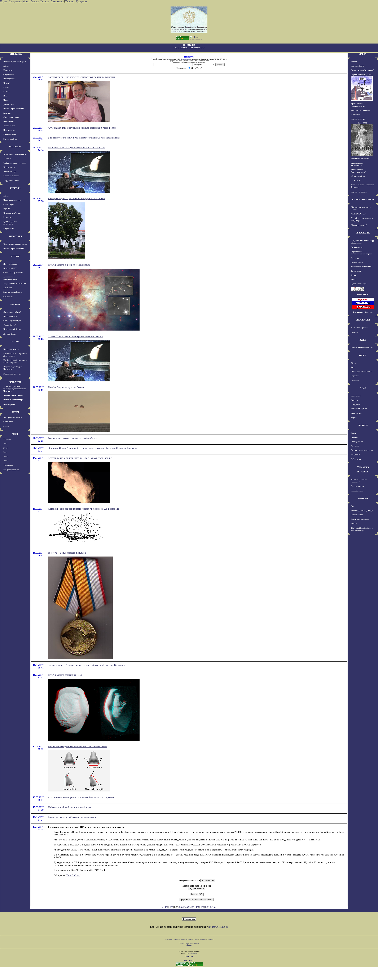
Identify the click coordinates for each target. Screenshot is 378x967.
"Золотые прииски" (11, 176)
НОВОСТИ (363, 498)
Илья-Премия (9, 404)
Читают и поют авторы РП (362, 347)
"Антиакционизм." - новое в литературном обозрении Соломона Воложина (86, 665)
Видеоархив (8, 228)
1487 (196, 907)
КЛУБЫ (15, 341)
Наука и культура (358, 119)
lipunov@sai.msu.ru (218, 927)
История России (10, 264)
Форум (6, 426)
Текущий (7, 439)
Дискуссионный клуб (12, 312)
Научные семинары (359, 192)
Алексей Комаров (191, 953)
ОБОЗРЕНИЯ (15, 147)
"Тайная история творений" (14, 163)
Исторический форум (12, 329)
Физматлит (355, 180)
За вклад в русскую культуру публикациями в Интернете (14, 388)
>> (216, 907)
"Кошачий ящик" (10, 171)
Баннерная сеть (357, 486)
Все (352, 506)
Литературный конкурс (13, 395)
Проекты (354, 437)
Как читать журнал (359, 409)
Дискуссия (81, 1)
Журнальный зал (10, 139)
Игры (353, 367)
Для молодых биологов (363, 312)
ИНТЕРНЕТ (362, 472)
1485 (186, 907)
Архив (190, 939)
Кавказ (6, 87)
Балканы (6, 91)
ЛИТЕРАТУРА (15, 54)
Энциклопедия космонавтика (357, 164)
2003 (5, 443)
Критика (6, 113)
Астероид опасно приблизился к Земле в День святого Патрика (80, 458)
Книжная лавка (9, 134)
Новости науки (357, 515)
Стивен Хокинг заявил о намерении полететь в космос (75, 336)
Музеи (353, 363)
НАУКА (362, 54)
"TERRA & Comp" (358, 214)
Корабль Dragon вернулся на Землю (66, 387)
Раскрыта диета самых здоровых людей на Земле (72, 438)
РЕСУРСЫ (363, 425)
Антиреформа (356, 247)
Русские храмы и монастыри (10, 222)
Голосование (57, 1)
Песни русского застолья (361, 371)
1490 (212, 907)
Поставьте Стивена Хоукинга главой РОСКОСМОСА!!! (76, 147)
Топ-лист (69, 1)
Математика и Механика (361, 266)
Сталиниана (8, 297)
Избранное (355, 454)
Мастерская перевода (12, 374)
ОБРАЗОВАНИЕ (363, 233)
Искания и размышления (13, 109)
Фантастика (8, 422)
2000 (5, 456)
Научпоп (354, 332)
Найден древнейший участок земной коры (69, 807)
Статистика (202, 939)
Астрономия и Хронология (14, 283)
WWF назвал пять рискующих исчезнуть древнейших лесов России (82, 128)
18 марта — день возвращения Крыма (67, 552)
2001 (5, 452)
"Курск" (6, 83)
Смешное (355, 380)
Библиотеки (356, 459)
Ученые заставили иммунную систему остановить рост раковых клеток (84, 137)
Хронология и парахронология (10, 278)
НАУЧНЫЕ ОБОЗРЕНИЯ (362, 199)
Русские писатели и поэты (362, 450)
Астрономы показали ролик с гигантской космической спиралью (81, 797)
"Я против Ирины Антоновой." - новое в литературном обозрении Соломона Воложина (92, 448)
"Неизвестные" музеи (12, 213)
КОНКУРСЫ (15, 382)
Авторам (354, 400)
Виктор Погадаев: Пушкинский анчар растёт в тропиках (76, 198)
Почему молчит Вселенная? (362, 70)
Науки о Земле (357, 262)
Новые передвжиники (12, 200)
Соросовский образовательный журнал (361, 252)
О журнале (355, 404)
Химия (353, 279)
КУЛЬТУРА (15, 188)
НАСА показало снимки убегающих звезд (69, 265)
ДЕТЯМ (15, 412)
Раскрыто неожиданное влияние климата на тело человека (77, 746)
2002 (5, 448)
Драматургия (8, 104)
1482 (171, 907)
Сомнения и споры (11, 117)
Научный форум (10, 316)
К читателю (8, 70)
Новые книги (8, 121)
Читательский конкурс (13, 400)
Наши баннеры (357, 491)
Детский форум (9, 334)
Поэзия (6, 100)
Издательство (9, 130)
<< (161, 907)
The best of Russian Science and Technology (362, 529)
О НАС (363, 388)
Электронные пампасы (12, 417)
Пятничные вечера (11, 349)
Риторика (7, 217)
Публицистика (9, 79)
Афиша (6, 66)
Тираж (353, 418)
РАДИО (363, 340)
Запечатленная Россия (12, 292)
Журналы (355, 446)
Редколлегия (356, 396)
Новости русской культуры (14, 61)
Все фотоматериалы (11, 470)
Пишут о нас (356, 413)
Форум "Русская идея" (12, 320)
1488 (202, 907)
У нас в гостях (9, 126)
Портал (3, 1)
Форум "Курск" (9, 325)
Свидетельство (185, 59)
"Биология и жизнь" (359, 225)
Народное (355, 376)
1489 (207, 907)
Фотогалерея (8, 204)
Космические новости (360, 159)
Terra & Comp (73, 875)
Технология (356, 271)
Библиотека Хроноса (359, 327)
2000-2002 (362, 123)
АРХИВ (15, 434)
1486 (191, 907)
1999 (5, 461)
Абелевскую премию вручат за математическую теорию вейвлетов (81, 77)
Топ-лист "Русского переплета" (359, 480)
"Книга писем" (9, 167)
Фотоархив (8, 465)
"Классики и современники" (14, 154)
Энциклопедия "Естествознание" (358, 170)
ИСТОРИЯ (15, 256)
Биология (355, 258)
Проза (5, 96)
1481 (165, 907)
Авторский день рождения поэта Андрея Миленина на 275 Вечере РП (83, 509)
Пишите (35, 1)
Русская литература (359, 284)
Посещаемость (357, 441)
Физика (354, 275)
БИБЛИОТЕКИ (363, 320)
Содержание (15, 1)
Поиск (353, 433)
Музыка (6, 209)
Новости (44, 1)
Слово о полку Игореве (13, 272)
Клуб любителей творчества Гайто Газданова (15, 361)
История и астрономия (360, 110)
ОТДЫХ (362, 355)
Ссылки (195, 939)
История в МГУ (10, 268)
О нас (26, 1)
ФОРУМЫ (15, 304)
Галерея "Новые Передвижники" (189, 943)
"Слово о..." (8, 159)
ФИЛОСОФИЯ (15, 236)
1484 (181, 907)
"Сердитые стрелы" (11, 180)
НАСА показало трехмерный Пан (65, 675)
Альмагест (7, 288)
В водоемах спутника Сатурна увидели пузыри (72, 817)
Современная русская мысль (15, 244)
